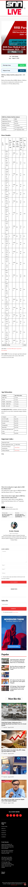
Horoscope (14, 44)
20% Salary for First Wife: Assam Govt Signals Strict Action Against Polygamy (17, 681)
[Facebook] (12, 542)
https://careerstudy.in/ (14, 533)
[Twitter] (12, 592)
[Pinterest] (15, 592)
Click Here (17, 447)
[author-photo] (2, 727)
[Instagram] (15, 542)
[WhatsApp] (19, 592)
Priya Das (5, 727)
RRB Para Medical (9, 507)
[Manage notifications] (25, 884)
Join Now (22, 65)
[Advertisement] (14, 101)
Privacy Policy (15, 612)
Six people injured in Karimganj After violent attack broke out (20, 515)
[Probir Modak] (14, 525)
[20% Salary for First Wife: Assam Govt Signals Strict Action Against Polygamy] (5, 681)
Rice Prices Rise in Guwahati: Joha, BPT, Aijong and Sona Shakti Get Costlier (18, 668)
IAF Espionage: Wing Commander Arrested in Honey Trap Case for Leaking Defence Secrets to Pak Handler (7, 864)
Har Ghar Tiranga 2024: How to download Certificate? (7, 515)
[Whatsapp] (20, 815)
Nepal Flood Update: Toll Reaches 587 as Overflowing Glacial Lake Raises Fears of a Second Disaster (17, 661)
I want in (13, 608)
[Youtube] (17, 815)
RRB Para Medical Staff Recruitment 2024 (10, 509)
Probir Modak (15, 56)
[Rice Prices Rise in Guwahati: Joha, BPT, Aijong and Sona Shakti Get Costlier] (5, 668)
